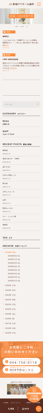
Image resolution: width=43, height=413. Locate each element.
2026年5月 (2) (14, 266)
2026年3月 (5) (14, 274)
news (6, 122)
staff (8, 32)
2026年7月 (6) (14, 259)
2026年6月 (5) (14, 263)
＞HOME (6, 402)
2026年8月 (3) (14, 256)
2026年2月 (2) (14, 277)
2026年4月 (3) (14, 270)
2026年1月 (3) (14, 281)
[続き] (7, 45)
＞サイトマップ (15, 402)
